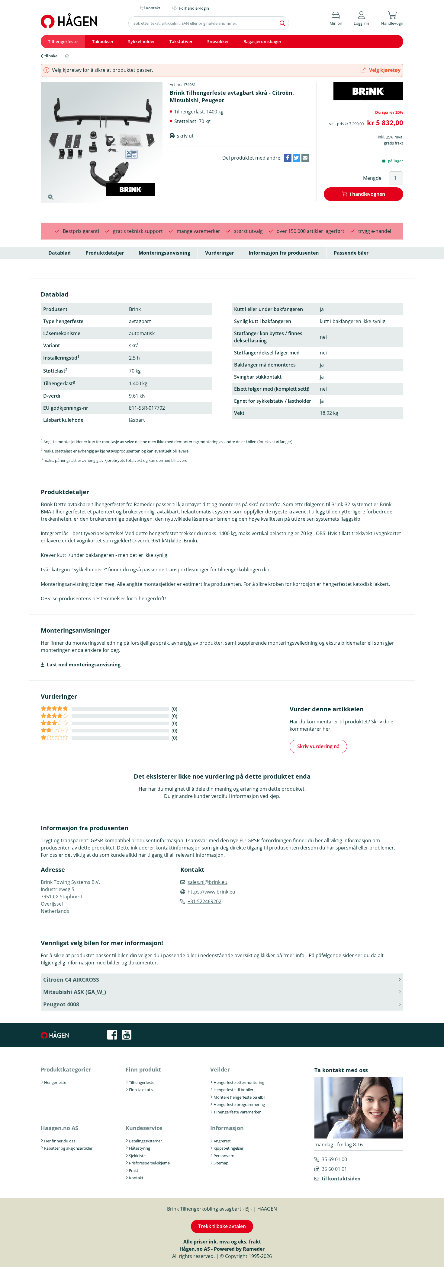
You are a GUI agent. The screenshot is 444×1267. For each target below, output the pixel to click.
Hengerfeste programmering (239, 1104)
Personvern (224, 1155)
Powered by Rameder (239, 1249)
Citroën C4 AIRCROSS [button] (71, 979)
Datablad (59, 252)
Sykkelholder (141, 41)
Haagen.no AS (59, 1128)
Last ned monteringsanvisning (84, 664)
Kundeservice (144, 1128)
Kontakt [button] (153, 8)
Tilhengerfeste (63, 41)
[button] (361, 17)
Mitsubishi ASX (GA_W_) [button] (74, 992)
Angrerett (222, 1141)
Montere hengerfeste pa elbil (239, 1097)
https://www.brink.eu (211, 891)
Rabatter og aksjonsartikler (68, 1148)
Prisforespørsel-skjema (149, 1163)
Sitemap (221, 1163)
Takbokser (103, 41)
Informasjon (227, 1128)
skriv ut (185, 135)
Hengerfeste (55, 1082)
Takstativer (181, 41)
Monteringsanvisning (164, 252)
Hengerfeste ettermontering (239, 1082)
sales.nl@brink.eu (207, 882)
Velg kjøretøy (384, 70)
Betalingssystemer (145, 1141)
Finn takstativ (141, 1089)
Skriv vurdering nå (318, 746)
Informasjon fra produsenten (284, 252)
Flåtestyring (139, 1148)
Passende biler (351, 252)
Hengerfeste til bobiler (233, 1089)
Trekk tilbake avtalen (222, 1226)
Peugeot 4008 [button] (61, 1004)
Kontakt (136, 1177)
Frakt (133, 1170)
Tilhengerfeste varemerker (237, 1112)
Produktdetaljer (104, 252)
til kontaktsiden (341, 1178)
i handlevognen (367, 194)
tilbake (50, 56)
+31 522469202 (204, 901)
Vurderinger (219, 252)
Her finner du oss (59, 1141)
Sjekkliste (137, 1155)
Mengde (372, 178)
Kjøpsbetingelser (228, 1148)
